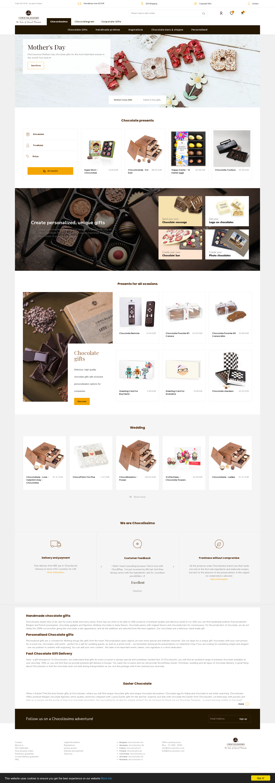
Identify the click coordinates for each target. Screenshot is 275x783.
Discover (82, 401)
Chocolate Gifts (78, 29)
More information (55, 572)
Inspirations (135, 29)
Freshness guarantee (24, 753)
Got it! (260, 778)
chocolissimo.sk (135, 756)
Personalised (199, 29)
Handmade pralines (108, 29)
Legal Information (72, 742)
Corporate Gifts (111, 21)
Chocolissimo (59, 21)
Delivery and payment (73, 751)
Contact (18, 742)
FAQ (17, 759)
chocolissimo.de (136, 745)
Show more (139, 496)
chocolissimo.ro (135, 759)
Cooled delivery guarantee (26, 756)
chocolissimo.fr (134, 748)
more (241, 703)
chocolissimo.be (135, 742)
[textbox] (53, 134)
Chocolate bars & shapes (167, 29)
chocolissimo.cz (137, 753)
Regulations (69, 745)
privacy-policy (70, 748)
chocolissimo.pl (134, 751)
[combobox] (50, 134)
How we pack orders (24, 751)
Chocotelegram (84, 21)
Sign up (243, 718)
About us (19, 745)
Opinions (68, 753)
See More (36, 65)
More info (106, 778)
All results (52, 170)
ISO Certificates (21, 748)
